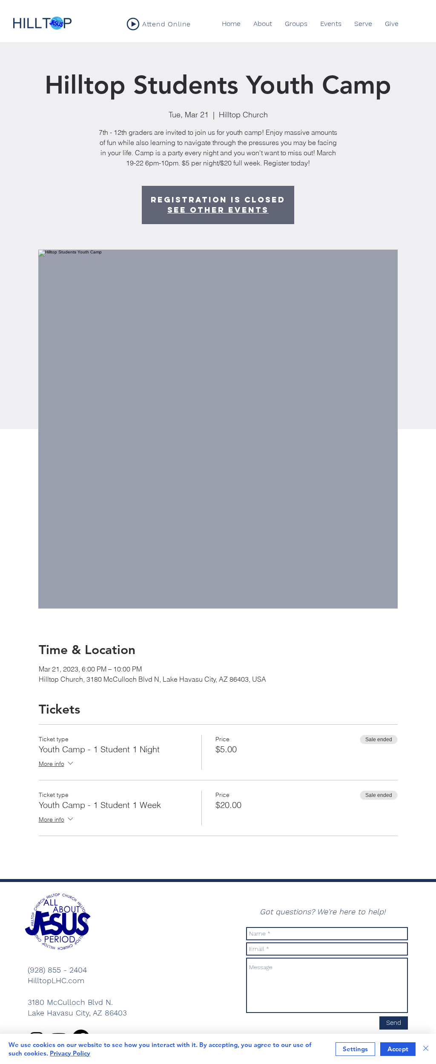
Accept (397, 1049)
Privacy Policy (70, 1053)
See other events (218, 210)
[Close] (426, 1049)
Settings (355, 1049)
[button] (296, 23)
